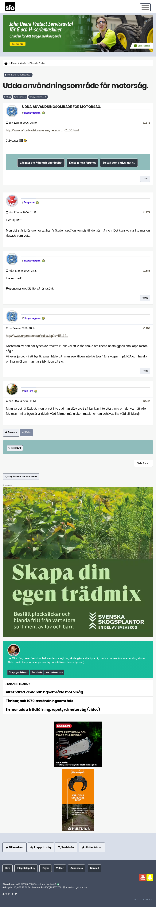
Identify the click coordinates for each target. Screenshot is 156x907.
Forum (14, 63)
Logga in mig (42, 847)
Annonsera (76, 868)
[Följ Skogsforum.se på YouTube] (142, 877)
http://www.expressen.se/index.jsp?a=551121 (37, 336)
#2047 (146, 400)
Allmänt (23, 63)
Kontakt (94, 868)
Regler (45, 868)
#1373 (146, 212)
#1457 (146, 328)
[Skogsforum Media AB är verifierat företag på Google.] (58, 884)
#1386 (146, 270)
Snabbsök (37, 672)
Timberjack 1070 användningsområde (39, 700)
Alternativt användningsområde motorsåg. (45, 692)
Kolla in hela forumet (82, 162)
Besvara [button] (12, 432)
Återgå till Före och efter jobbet (22, 476)
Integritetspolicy (26, 868)
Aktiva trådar (93, 847)
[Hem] (5, 63)
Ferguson (29, 202)
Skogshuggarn (32, 113)
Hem (7, 868)
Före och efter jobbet (38, 63)
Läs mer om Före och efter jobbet (41, 162)
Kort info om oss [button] (54, 672)
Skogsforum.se (10, 884)
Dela (27, 432)
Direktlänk (15, 448)
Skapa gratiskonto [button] (18, 672)
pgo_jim (28, 391)
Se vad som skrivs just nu (119, 162)
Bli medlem (15, 847)
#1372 (146, 122)
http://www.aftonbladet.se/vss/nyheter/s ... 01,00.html (42, 130)
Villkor (60, 868)
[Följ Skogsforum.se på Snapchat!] (149, 877)
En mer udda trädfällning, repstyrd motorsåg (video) (53, 709)
